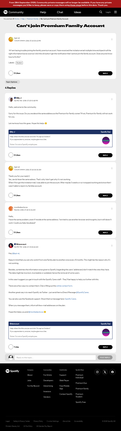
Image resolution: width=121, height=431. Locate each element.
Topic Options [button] (11, 82)
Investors (47, 391)
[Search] (101, 12)
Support (62, 375)
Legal (8, 421)
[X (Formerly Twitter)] (105, 372)
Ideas (77, 12)
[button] (112, 39)
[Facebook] (112, 372)
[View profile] (11, 39)
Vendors (46, 397)
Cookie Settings (53, 421)
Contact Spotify (65, 394)
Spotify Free (81, 402)
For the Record (33, 386)
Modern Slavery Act (13, 426)
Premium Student (79, 395)
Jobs (29, 380)
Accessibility (78, 421)
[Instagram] (97, 372)
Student (19, 63)
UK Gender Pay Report (44, 426)
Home (17, 19)
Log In (108, 12)
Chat (60, 12)
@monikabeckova (35, 312)
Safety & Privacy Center (21, 421)
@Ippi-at (15, 253)
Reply (105, 73)
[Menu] (115, 12)
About (29, 375)
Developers (48, 380)
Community (16, 12)
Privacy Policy (38, 421)
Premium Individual (79, 376)
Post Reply (105, 357)
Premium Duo (81, 383)
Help (43, 12)
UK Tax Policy (27, 426)
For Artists (47, 375)
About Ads (66, 421)
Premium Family (32, 19)
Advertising (48, 386)
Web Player (64, 380)
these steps (75, 5)
